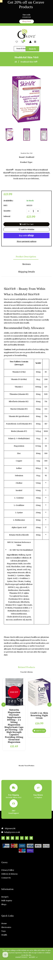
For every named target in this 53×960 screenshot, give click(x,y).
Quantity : (7, 211)
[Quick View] (12, 704)
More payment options (26, 241)
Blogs (3, 904)
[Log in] (30, 42)
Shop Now (26, 21)
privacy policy (21, 957)
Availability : (8, 201)
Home (4, 923)
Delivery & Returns (9, 874)
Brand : (22, 157)
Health (4, 935)
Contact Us (6, 878)
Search (32, 49)
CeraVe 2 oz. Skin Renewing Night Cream (39, 715)
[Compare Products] (7, 704)
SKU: (5, 205)
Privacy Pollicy (7, 870)
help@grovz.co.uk (12, 832)
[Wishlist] (16, 42)
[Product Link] (16, 704)
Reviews (26, 264)
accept (33, 957)
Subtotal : (7, 216)
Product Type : (26, 162)
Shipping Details (26, 271)
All (16, 62)
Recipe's (4, 897)
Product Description (26, 256)
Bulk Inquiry (6, 900)
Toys (3, 931)
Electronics (6, 927)
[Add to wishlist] (20, 704)
